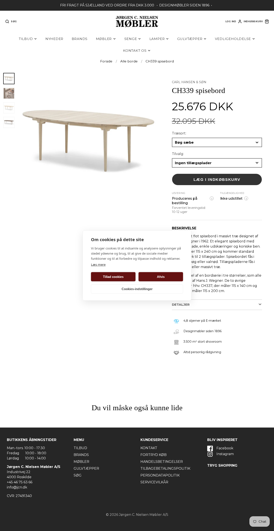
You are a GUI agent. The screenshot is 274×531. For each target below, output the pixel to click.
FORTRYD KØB (153, 455)
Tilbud (26, 39)
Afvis (161, 277)
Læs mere (98, 264)
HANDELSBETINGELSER (161, 462)
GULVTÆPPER (86, 468)
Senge (130, 39)
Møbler (104, 39)
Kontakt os (135, 51)
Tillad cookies (113, 277)
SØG (78, 475)
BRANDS (81, 455)
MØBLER (81, 462)
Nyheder (54, 39)
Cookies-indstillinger (137, 289)
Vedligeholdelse (233, 39)
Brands (80, 39)
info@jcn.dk (17, 487)
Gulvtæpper (190, 39)
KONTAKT (148, 448)
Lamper (157, 39)
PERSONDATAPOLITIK (160, 475)
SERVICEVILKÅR (154, 482)
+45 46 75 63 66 (19, 482)
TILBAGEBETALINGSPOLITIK (165, 468)
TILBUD (80, 448)
